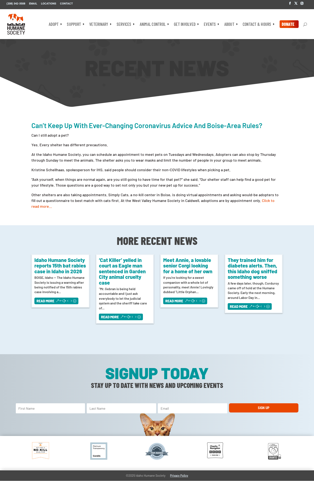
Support (74, 25)
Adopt (54, 25)
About (229, 25)
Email (33, 3)
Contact (66, 3)
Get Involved (184, 25)
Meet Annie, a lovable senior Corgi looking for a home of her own (187, 265)
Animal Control (153, 25)
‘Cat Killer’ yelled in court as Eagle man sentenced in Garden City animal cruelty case (122, 271)
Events (210, 25)
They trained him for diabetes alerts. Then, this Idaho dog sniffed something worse (252, 268)
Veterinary (98, 25)
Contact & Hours (257, 25)
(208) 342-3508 (15, 3)
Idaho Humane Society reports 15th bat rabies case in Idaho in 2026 (60, 265)
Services (124, 25)
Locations (48, 3)
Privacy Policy (179, 475)
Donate (288, 24)
